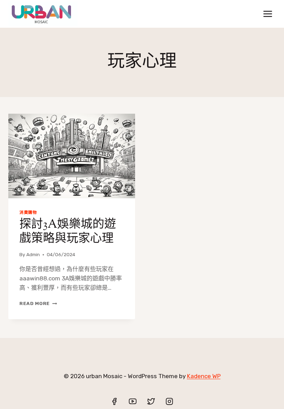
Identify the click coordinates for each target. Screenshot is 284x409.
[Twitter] (151, 401)
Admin (33, 254)
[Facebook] (114, 401)
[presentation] (71, 156)
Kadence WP (204, 376)
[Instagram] (169, 401)
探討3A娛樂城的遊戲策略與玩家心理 (67, 231)
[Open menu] (267, 14)
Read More (38, 303)
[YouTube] (132, 401)
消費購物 (28, 212)
